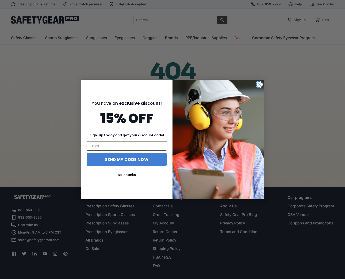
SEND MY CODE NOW (127, 159)
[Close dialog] (259, 84)
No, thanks (127, 174)
